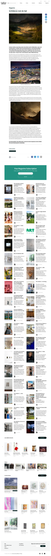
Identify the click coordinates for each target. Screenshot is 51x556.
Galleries (40, 2)
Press (5, 546)
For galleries (21, 543)
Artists (27, 2)
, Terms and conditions (15, 553)
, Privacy (20, 553)
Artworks (33, 2)
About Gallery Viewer (8, 545)
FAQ (5, 543)
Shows (21, 2)
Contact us (6, 548)
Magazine (47, 2)
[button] (46, 15)
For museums (21, 545)
